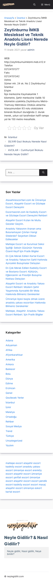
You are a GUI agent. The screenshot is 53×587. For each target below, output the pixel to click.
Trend (9, 431)
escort (35, 481)
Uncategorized (14, 440)
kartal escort (13, 491)
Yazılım (10, 445)
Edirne (9, 383)
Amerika (10, 359)
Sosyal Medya (14, 426)
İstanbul (12, 137)
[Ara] (43, 172)
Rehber (10, 421)
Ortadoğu (11, 416)
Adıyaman (11, 345)
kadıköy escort (14, 466)
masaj (42, 484)
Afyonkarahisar (14, 354)
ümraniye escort (23, 470)
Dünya (9, 378)
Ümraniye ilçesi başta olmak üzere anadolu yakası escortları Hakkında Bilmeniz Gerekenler (26, 303)
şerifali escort (21, 477)
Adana (9, 340)
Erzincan (10, 388)
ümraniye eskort (32, 488)
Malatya (10, 412)
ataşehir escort (32, 463)
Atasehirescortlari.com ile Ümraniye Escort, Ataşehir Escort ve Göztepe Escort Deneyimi (26, 204)
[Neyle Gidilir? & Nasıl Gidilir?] (8, 4)
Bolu (8, 373)
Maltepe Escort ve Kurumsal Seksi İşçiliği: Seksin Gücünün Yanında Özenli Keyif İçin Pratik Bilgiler (25, 248)
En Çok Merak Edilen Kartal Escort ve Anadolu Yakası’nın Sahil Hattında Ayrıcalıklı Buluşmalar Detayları (26, 260)
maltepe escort (14, 463)
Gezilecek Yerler (15, 397)
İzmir (8, 407)
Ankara (10, 364)
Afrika (9, 350)
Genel (9, 393)
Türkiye (10, 435)
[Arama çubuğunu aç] (34, 4)
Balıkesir (10, 369)
